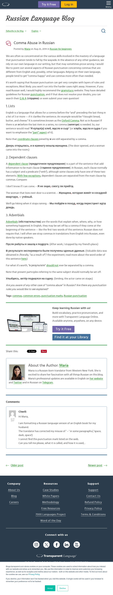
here (23, 259)
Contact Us (93, 496)
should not (52, 265)
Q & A (23, 98)
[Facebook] (56, 544)
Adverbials (12, 221)
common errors (31, 296)
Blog (14, 496)
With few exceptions (28, 175)
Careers (14, 502)
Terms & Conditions (93, 514)
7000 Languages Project (51, 514)
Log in (69, 4)
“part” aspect (39, 132)
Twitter (18, 382)
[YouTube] (76, 544)
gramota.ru (67, 90)
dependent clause (18, 164)
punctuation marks (52, 296)
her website (96, 378)
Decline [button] (63, 588)
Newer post (95, 465)
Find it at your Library (71, 337)
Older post (17, 465)
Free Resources (50, 508)
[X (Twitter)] (46, 544)
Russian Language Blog (40, 18)
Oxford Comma (70, 120)
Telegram (47, 382)
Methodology (50, 502)
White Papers (50, 496)
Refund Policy (93, 502)
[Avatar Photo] (12, 412)
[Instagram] (36, 544)
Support (93, 490)
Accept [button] (50, 588)
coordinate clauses (28, 139)
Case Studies (51, 490)
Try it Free (49, 4)
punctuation (38, 94)
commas (17, 296)
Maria (27, 49)
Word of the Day (50, 520)
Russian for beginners (61, 49)
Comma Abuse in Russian (34, 43)
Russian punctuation (75, 296)
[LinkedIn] (66, 544)
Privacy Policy (34, 574)
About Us (14, 490)
